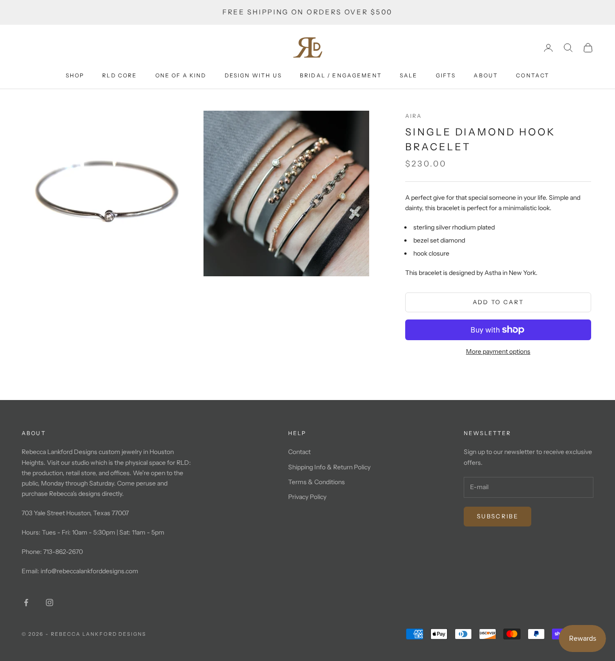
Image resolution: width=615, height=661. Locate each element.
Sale (409, 75)
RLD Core (119, 75)
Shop (75, 75)
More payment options (498, 351)
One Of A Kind (181, 75)
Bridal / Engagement (341, 75)
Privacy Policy (307, 497)
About (486, 75)
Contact (532, 75)
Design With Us (253, 75)
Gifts (446, 75)
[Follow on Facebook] (26, 602)
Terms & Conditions (316, 482)
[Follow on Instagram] (49, 602)
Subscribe (497, 516)
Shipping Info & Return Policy (329, 467)
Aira (413, 115)
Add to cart (498, 302)
